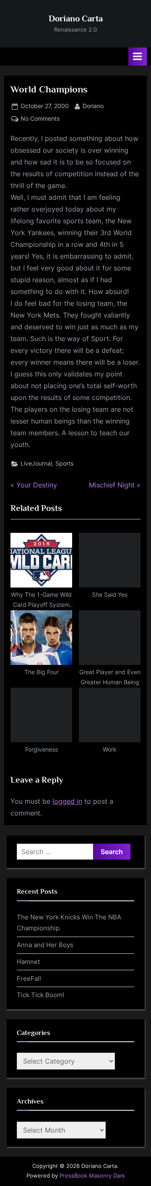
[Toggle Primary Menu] (137, 57)
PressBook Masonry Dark (92, 1176)
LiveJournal (36, 463)
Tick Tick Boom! (40, 995)
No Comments (40, 119)
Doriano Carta (76, 18)
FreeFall (29, 978)
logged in (67, 801)
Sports (64, 463)
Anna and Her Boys (45, 945)
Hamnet (28, 962)
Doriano (93, 105)
